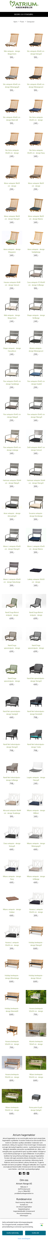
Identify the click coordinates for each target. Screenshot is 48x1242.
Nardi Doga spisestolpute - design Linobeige (12, 648)
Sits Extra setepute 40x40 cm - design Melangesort (12, 153)
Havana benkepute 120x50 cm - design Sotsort (12, 1044)
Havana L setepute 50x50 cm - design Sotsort (12, 945)
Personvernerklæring (24, 1213)
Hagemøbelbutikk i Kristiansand (24, 1211)
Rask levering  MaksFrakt (24, 1202)
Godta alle (35, 1233)
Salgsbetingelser (24, 1209)
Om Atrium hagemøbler (24, 1207)
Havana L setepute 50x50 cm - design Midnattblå (36, 912)
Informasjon (24, 1215)
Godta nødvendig (13, 1233)
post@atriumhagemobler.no (24, 1193)
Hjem (15, 22)
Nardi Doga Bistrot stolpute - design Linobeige (12, 615)
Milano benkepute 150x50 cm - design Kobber (36, 1077)
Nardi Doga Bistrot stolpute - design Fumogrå (36, 615)
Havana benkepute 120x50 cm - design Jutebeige (36, 1011)
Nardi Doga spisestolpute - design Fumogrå (36, 648)
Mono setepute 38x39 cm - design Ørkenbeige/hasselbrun (36, 186)
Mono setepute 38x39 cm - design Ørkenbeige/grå (12, 186)
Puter (22, 22)
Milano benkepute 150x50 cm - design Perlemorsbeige (12, 1110)
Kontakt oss (24, 1205)
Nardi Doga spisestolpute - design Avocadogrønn (12, 681)
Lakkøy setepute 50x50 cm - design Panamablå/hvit (36, 582)
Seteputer (30, 22)
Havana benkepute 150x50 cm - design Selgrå (12, 1077)
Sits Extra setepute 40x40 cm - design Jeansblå (36, 120)
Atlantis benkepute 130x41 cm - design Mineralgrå (36, 1044)
